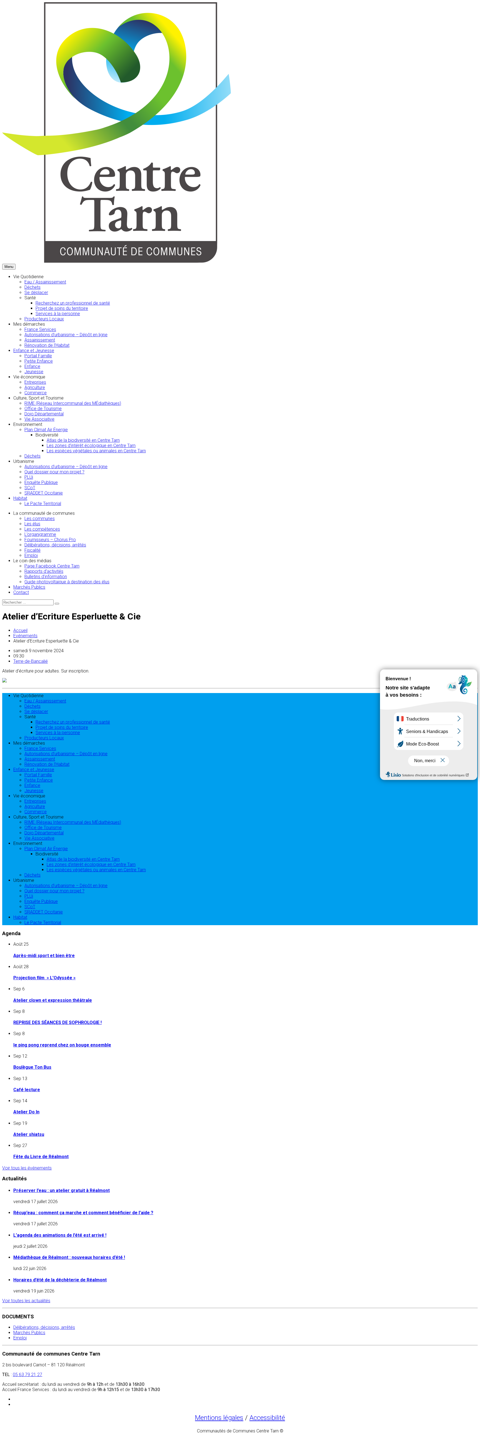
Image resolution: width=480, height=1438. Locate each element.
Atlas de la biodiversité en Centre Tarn (83, 440)
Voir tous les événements (27, 1168)
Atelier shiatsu (28, 1134)
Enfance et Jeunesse (33, 350)
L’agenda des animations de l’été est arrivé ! (59, 1235)
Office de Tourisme (43, 408)
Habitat (20, 498)
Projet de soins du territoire (62, 308)
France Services (40, 329)
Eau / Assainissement (45, 282)
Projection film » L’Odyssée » (44, 977)
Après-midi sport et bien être (44, 955)
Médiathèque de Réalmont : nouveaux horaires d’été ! (69, 1257)
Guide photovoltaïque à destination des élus (66, 581)
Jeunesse (33, 371)
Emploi (31, 555)
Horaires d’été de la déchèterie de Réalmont (60, 1280)
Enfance (32, 366)
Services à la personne (58, 313)
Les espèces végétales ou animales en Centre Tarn (96, 450)
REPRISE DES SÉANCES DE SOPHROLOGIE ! (57, 1022)
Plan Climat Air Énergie (46, 429)
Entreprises (35, 382)
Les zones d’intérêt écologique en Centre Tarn (91, 445)
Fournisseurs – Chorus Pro (50, 539)
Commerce (35, 392)
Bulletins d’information (45, 576)
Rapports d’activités (43, 571)
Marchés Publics (29, 587)
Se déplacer (36, 292)
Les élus (32, 523)
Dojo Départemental (44, 413)
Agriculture (34, 387)
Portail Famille (38, 355)
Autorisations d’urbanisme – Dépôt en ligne (66, 334)
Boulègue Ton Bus (32, 1067)
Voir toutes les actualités (26, 1300)
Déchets (32, 287)
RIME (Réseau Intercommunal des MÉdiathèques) (72, 403)
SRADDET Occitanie (43, 493)
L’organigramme (40, 534)
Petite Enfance (38, 361)
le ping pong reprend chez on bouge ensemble (62, 1045)
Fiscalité (32, 550)
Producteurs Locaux (44, 319)
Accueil (20, 630)
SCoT (29, 487)
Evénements (25, 635)
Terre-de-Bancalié (30, 661)
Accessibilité (267, 1418)
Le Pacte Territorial (42, 503)
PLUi (28, 477)
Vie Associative (39, 419)
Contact (21, 592)
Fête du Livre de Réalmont (41, 1156)
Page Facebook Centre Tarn (51, 566)
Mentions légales (219, 1418)
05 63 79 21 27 (27, 1374)
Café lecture (26, 1089)
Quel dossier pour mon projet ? (54, 472)
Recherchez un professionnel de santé (73, 303)
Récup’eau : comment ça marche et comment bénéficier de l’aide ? (83, 1212)
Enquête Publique (41, 482)
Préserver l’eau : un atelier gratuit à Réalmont (61, 1190)
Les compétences (42, 529)
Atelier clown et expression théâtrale (52, 1000)
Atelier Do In (26, 1112)
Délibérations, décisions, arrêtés (55, 545)
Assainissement (39, 340)
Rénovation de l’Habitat (46, 345)
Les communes (39, 518)
